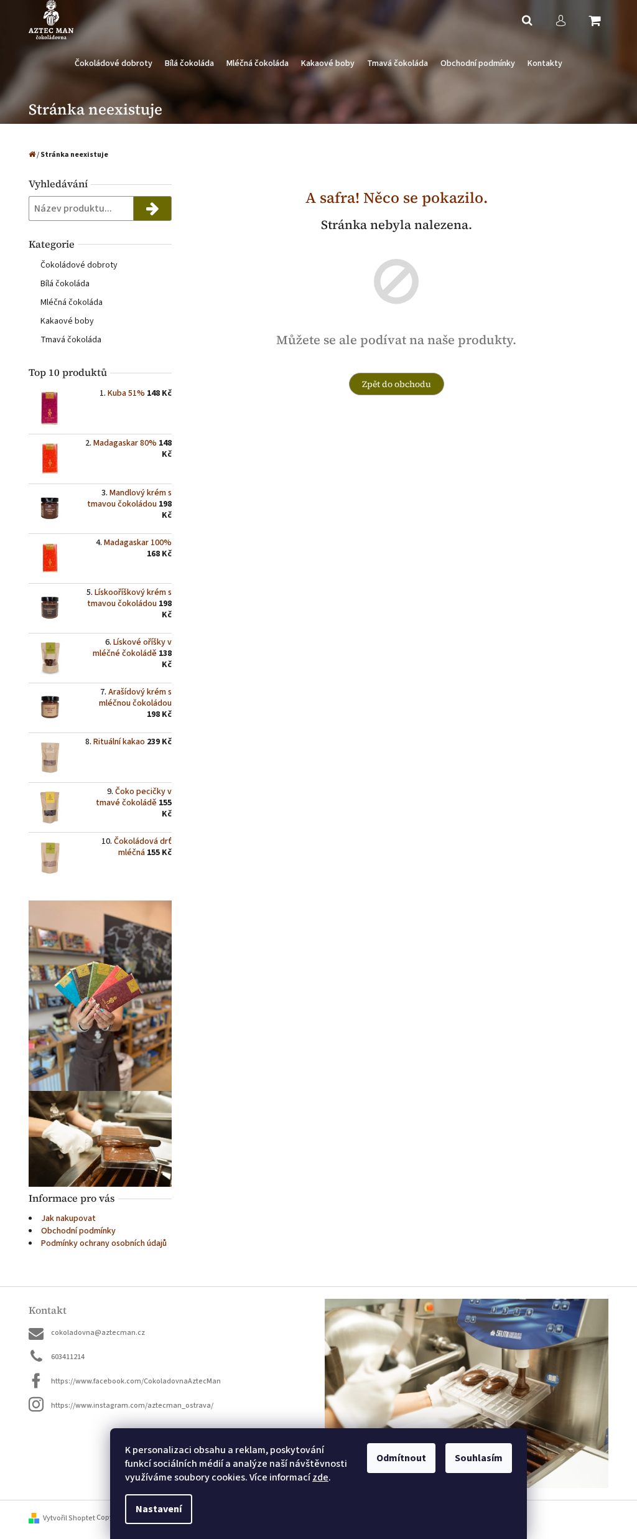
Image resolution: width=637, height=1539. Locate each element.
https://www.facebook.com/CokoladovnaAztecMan (136, 1381)
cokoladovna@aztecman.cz (98, 1332)
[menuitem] (113, 63)
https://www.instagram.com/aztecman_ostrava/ (132, 1405)
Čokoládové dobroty (79, 265)
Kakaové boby (67, 321)
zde (320, 1477)
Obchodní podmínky (78, 1231)
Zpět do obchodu (396, 384)
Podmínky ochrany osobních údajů (104, 1243)
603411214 (68, 1357)
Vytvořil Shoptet (69, 1518)
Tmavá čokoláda (70, 340)
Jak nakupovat (68, 1218)
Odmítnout (401, 1458)
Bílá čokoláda (65, 284)
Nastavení (159, 1509)
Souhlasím (479, 1458)
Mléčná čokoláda (71, 302)
